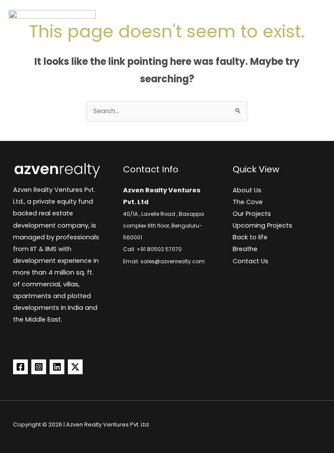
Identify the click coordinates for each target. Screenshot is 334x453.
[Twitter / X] (75, 366)
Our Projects (252, 213)
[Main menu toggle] (314, 17)
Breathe (245, 249)
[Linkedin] (57, 366)
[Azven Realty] (52, 17)
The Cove (248, 202)
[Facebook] (20, 366)
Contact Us (250, 261)
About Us (247, 190)
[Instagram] (38, 366)
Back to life (250, 237)
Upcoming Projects (262, 225)
